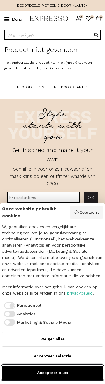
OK (91, 197)
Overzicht (89, 212)
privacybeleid (80, 293)
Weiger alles (52, 339)
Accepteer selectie (52, 356)
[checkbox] (21, 305)
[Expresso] (47, 18)
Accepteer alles (52, 372)
